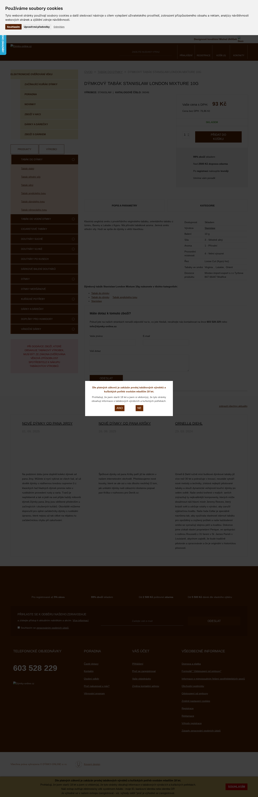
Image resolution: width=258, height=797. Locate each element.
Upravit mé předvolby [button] (37, 26)
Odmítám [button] (59, 26)
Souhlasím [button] (13, 26)
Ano (120, 408)
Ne (139, 408)
